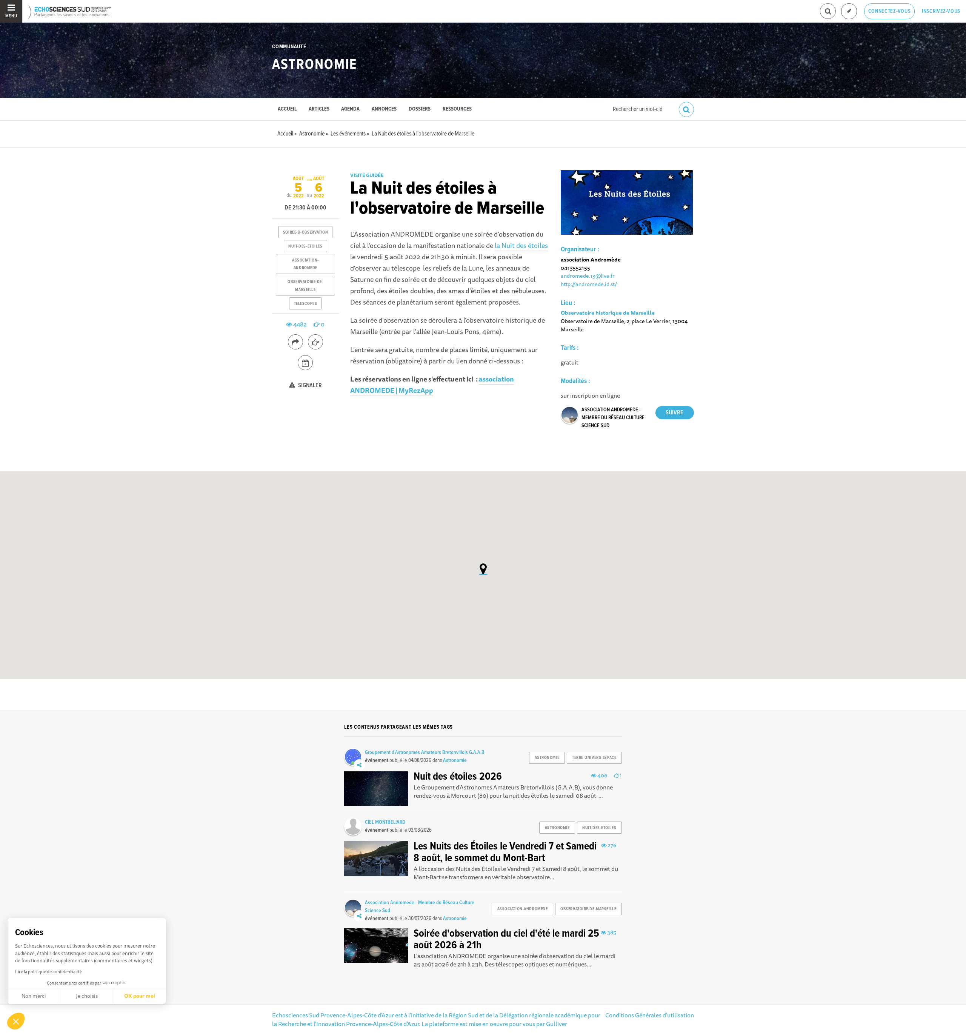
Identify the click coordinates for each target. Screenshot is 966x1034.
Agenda (350, 109)
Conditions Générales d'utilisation (649, 1015)
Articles (319, 109)
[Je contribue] (849, 11)
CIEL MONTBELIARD (385, 822)
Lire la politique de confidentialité (48, 971)
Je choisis (87, 996)
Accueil (287, 109)
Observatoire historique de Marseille (608, 312)
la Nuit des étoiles (521, 245)
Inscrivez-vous (941, 11)
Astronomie (314, 64)
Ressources (457, 109)
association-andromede (305, 264)
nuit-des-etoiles (305, 246)
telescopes (305, 303)
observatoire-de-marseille (305, 285)
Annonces (384, 109)
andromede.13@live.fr (588, 275)
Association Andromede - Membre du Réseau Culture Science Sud (613, 417)
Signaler (309, 385)
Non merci (34, 996)
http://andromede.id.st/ (589, 284)
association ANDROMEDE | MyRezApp (432, 384)
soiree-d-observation (305, 232)
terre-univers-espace (594, 757)
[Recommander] (315, 341)
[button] (16, 1021)
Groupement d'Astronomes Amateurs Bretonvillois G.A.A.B (425, 752)
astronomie (547, 757)
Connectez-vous (889, 11)
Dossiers (420, 109)
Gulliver (556, 1024)
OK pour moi (139, 996)
